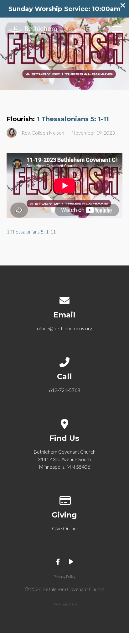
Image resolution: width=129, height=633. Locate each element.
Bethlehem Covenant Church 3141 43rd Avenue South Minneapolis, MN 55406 (64, 459)
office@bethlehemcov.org (64, 328)
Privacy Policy (64, 576)
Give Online (64, 528)
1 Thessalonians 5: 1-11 (73, 119)
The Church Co (64, 604)
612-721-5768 (64, 390)
